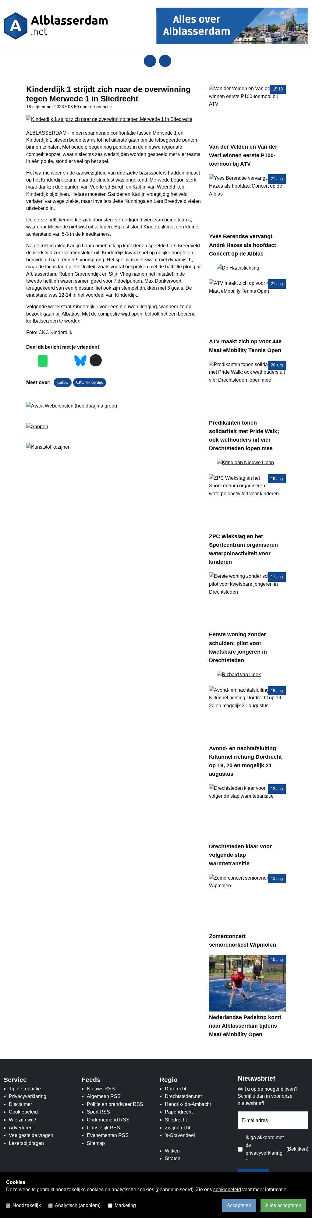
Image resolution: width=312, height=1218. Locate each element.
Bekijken (297, 1149)
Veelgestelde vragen (31, 1135)
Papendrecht (179, 1111)
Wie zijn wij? (22, 1119)
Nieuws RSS (101, 1088)
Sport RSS (98, 1111)
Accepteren (239, 1205)
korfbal (63, 382)
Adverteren (21, 1127)
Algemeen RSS (104, 1096)
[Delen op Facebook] (30, 360)
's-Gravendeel (180, 1135)
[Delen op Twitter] (55, 360)
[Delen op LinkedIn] (66, 360)
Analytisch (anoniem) (78, 1205)
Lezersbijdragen (26, 1143)
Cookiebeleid (23, 1111)
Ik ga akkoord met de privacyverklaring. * (265, 1149)
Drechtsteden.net (183, 1096)
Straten (172, 1158)
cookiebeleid (227, 1189)
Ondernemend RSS (108, 1119)
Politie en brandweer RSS (115, 1104)
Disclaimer (20, 1104)
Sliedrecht (176, 1119)
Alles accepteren (283, 1205)
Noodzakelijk (26, 1205)
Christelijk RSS (103, 1127)
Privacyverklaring (27, 1096)
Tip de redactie (25, 1088)
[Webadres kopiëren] (96, 360)
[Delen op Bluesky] (80, 360)
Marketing (125, 1205)
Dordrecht (175, 1088)
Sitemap (96, 1143)
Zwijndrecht (177, 1127)
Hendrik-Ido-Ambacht (188, 1104)
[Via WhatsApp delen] (43, 361)
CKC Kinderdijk (89, 382)
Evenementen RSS (108, 1135)
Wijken (172, 1150)
